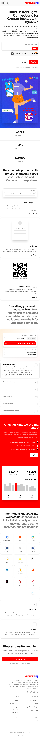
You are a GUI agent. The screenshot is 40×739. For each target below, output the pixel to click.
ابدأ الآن (34, 455)
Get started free (20, 659)
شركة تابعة (15, 712)
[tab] (20, 365)
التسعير (17, 700)
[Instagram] (31, 692)
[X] (37, 692)
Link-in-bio (35, 703)
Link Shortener (34, 700)
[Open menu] (3, 3)
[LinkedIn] (27, 692)
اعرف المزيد (34, 213)
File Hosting (34, 710)
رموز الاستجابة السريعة (32, 707)
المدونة (36, 724)
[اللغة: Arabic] (7, 3)
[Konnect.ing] (32, 2)
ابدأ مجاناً (33, 62)
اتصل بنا (23, 62)
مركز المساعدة (14, 703)
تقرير (17, 720)
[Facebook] (34, 692)
